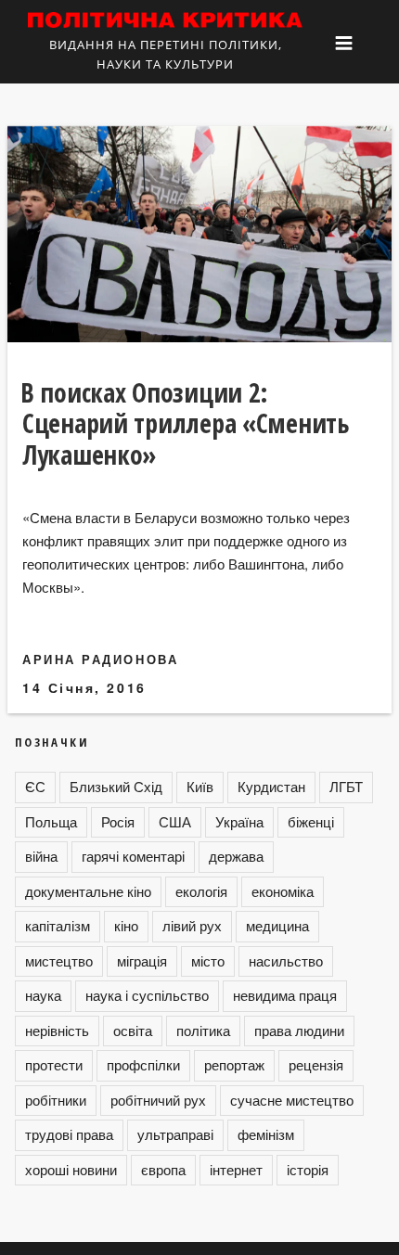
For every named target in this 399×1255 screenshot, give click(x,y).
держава (236, 855)
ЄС (35, 786)
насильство (286, 960)
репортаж (234, 1064)
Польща (51, 821)
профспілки (143, 1064)
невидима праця (285, 995)
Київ (200, 786)
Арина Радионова (100, 659)
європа (163, 1169)
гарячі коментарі (133, 855)
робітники (55, 1099)
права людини (299, 1030)
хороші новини (71, 1169)
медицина (277, 925)
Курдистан (271, 786)
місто (208, 960)
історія (307, 1169)
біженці (311, 821)
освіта (132, 1030)
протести (54, 1064)
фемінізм (266, 1134)
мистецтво (59, 960)
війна (41, 855)
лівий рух (192, 925)
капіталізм (57, 925)
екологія (201, 891)
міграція (142, 960)
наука (43, 995)
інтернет (236, 1169)
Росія (118, 821)
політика (203, 1030)
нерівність (57, 1030)
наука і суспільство (147, 995)
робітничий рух (158, 1099)
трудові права (69, 1134)
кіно (126, 925)
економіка (282, 891)
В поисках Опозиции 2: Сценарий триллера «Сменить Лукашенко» (185, 423)
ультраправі (175, 1134)
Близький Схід (116, 786)
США (175, 821)
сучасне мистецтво (292, 1099)
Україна (239, 821)
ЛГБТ (346, 786)
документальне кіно (88, 891)
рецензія (316, 1064)
